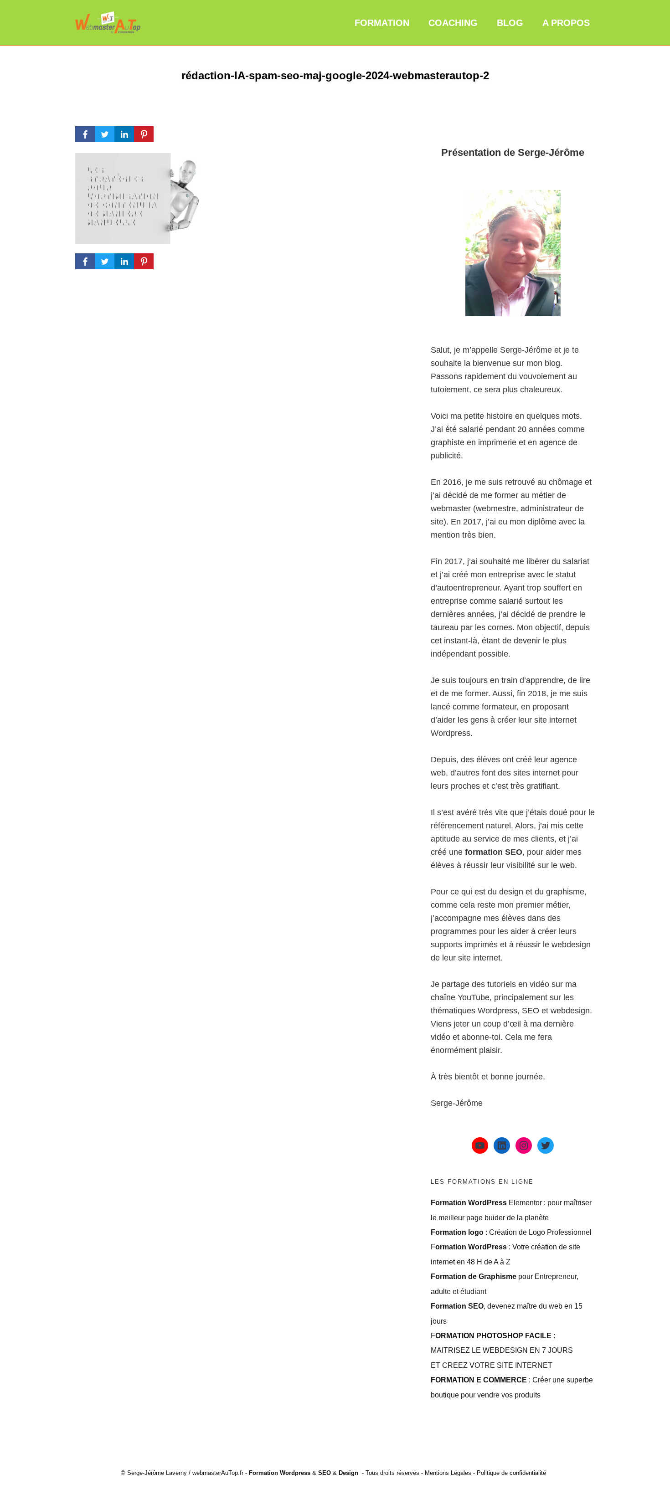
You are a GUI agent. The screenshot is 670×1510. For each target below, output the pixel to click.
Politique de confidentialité (511, 1472)
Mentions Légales (448, 1472)
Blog (510, 23)
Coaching (453, 23)
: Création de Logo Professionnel (511, 1232)
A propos (566, 23)
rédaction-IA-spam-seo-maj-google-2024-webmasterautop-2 (335, 75)
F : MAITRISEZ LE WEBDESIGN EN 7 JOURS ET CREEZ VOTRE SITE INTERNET (502, 1350)
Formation (382, 23)
